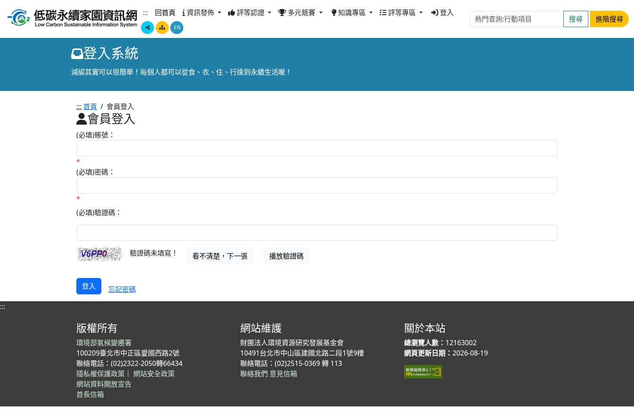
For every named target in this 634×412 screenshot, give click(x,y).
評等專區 (402, 12)
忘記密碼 (122, 289)
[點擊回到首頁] (72, 17)
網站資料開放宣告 (104, 384)
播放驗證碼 (286, 256)
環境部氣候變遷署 (104, 342)
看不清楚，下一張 (220, 256)
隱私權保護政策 (100, 373)
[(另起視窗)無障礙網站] (423, 371)
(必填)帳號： (95, 135)
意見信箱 (283, 373)
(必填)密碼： (95, 172)
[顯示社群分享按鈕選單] (147, 27)
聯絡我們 (254, 373)
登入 (447, 12)
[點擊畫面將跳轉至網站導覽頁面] (162, 27)
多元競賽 (302, 12)
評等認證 (251, 12)
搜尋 (576, 19)
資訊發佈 (201, 12)
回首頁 (165, 12)
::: (145, 12)
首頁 (90, 106)
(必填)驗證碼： (99, 212)
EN (177, 27)
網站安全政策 (154, 373)
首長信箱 (90, 394)
